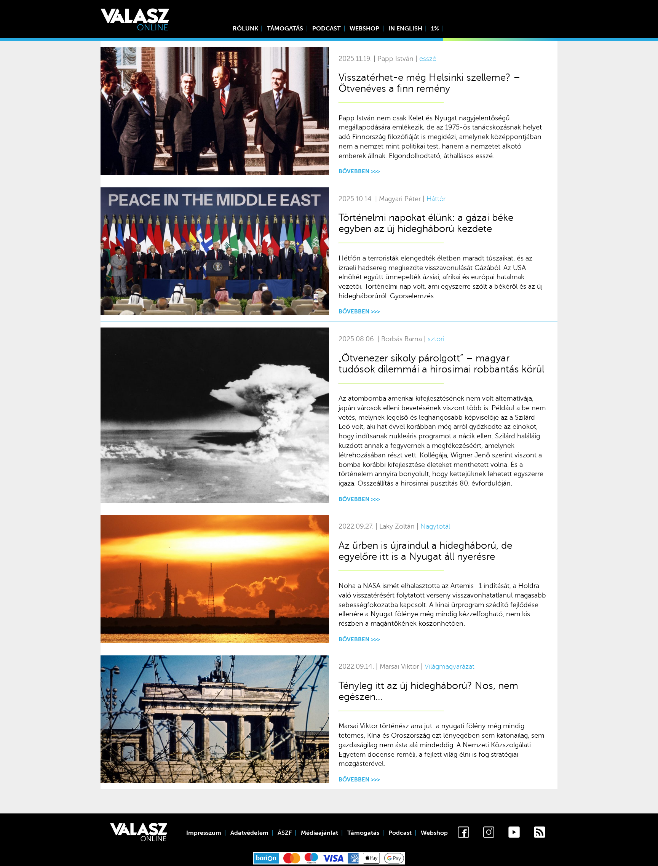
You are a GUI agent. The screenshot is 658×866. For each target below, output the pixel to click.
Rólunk (245, 28)
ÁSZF (285, 832)
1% (435, 28)
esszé (427, 58)
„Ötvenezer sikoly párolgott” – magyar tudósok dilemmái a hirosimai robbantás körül (441, 364)
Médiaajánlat (319, 832)
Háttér (436, 199)
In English (405, 28)
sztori (436, 339)
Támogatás (285, 28)
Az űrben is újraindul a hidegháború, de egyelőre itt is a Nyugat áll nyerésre (425, 551)
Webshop (364, 28)
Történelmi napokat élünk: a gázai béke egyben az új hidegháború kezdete (426, 223)
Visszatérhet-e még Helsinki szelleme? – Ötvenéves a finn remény (429, 83)
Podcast (326, 28)
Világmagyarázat (449, 666)
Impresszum (203, 832)
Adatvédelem (249, 832)
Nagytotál (435, 526)
